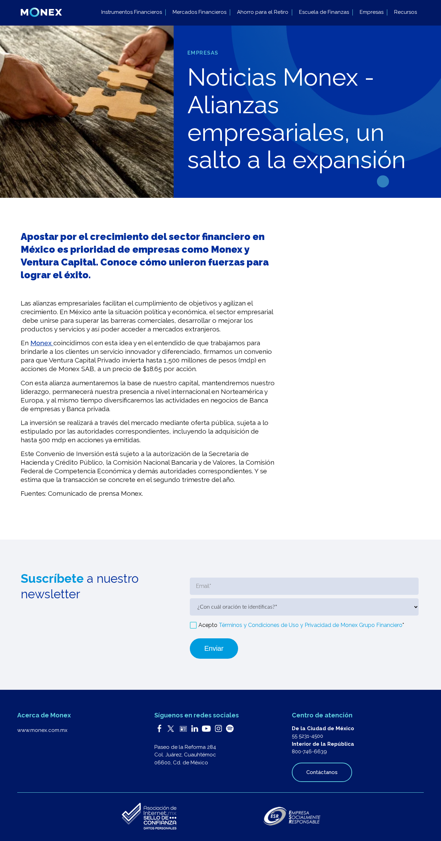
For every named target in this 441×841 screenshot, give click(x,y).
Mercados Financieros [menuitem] (199, 12)
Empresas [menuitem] (371, 12)
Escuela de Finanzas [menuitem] (324, 12)
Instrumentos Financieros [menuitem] (131, 12)
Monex (41, 343)
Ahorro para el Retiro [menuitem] (262, 12)
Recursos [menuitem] (405, 12)
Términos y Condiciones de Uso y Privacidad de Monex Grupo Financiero (310, 625)
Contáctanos (322, 772)
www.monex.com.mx (42, 730)
